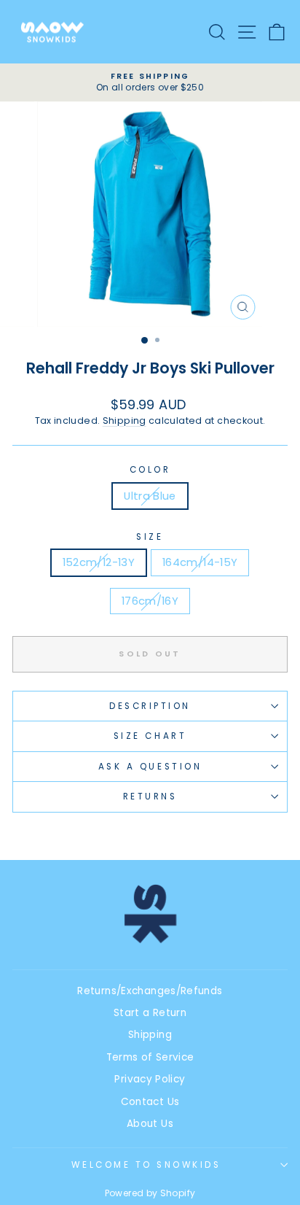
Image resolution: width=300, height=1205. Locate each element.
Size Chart (150, 736)
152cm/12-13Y (99, 562)
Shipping (124, 420)
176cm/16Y (150, 601)
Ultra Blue (150, 496)
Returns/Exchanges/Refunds (149, 991)
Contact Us (150, 1102)
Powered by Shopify (150, 1193)
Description (150, 706)
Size (149, 537)
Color (150, 470)
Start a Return (150, 1013)
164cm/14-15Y (199, 562)
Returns (150, 796)
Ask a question (150, 766)
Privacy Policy (149, 1079)
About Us (150, 1124)
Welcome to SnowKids (146, 1165)
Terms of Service (150, 1057)
